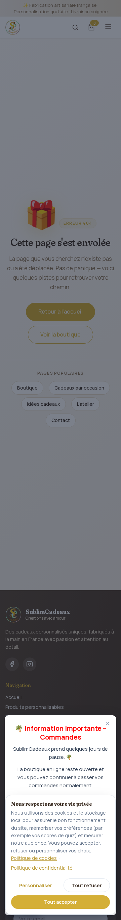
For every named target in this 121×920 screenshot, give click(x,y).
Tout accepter (60, 902)
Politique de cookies (34, 858)
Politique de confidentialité (42, 868)
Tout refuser (87, 885)
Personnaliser (35, 885)
